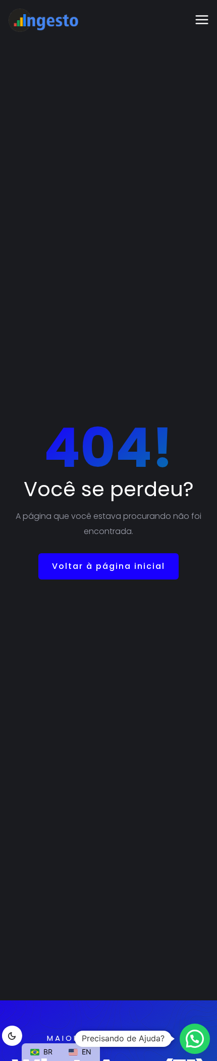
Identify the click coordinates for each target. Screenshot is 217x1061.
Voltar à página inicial (108, 566)
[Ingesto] (43, 20)
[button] (195, 1039)
